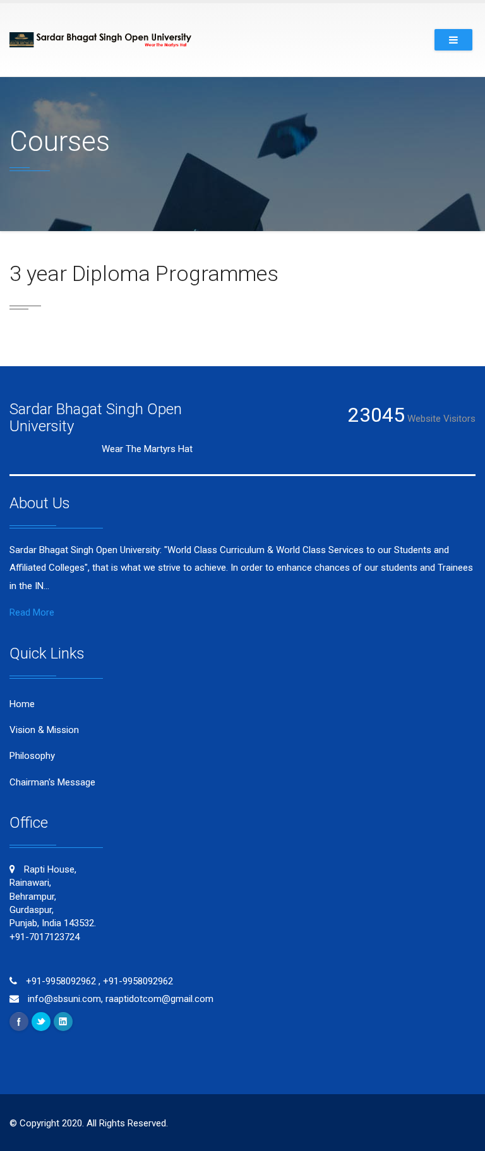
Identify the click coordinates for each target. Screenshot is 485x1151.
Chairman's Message (52, 782)
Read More (31, 612)
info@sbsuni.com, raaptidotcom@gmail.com (119, 999)
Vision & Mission (44, 730)
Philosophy (32, 755)
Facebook (18, 1021)
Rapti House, (52, 903)
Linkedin (63, 1021)
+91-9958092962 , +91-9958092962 (98, 981)
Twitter (41, 1021)
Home (22, 704)
